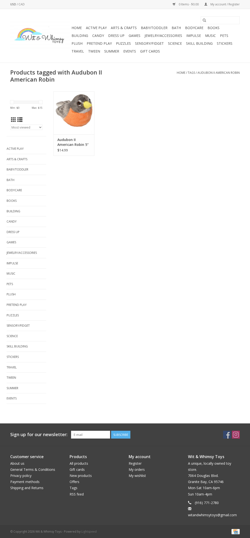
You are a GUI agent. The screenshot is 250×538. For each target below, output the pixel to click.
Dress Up (116, 35)
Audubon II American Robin (219, 73)
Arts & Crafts (124, 27)
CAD (22, 4)
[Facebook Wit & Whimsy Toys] (227, 435)
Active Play (96, 27)
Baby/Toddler (154, 27)
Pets (224, 35)
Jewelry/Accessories (163, 35)
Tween (94, 51)
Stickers (224, 43)
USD (13, 4)
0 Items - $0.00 (188, 4)
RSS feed (77, 494)
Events (129, 51)
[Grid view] (13, 119)
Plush (77, 43)
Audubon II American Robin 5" (73, 142)
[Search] (204, 20)
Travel (78, 51)
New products (81, 475)
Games (134, 35)
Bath (176, 27)
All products (79, 463)
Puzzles (123, 43)
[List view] (19, 119)
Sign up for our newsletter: (38, 434)
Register (135, 463)
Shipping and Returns (26, 487)
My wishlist (137, 475)
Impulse (193, 35)
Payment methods (25, 481)
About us (17, 463)
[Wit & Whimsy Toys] (40, 36)
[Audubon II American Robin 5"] (73, 112)
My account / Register (225, 4)
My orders (137, 469)
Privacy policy (20, 475)
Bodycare (194, 27)
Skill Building (199, 43)
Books (213, 27)
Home (77, 27)
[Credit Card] (235, 531)
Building (80, 35)
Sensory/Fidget (149, 43)
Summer (111, 51)
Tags (191, 73)
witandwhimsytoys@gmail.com (212, 515)
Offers (74, 481)
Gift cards (150, 51)
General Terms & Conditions (32, 469)
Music (210, 35)
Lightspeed (89, 531)
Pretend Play (99, 43)
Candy (98, 35)
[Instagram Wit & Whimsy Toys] (236, 435)
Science (175, 43)
